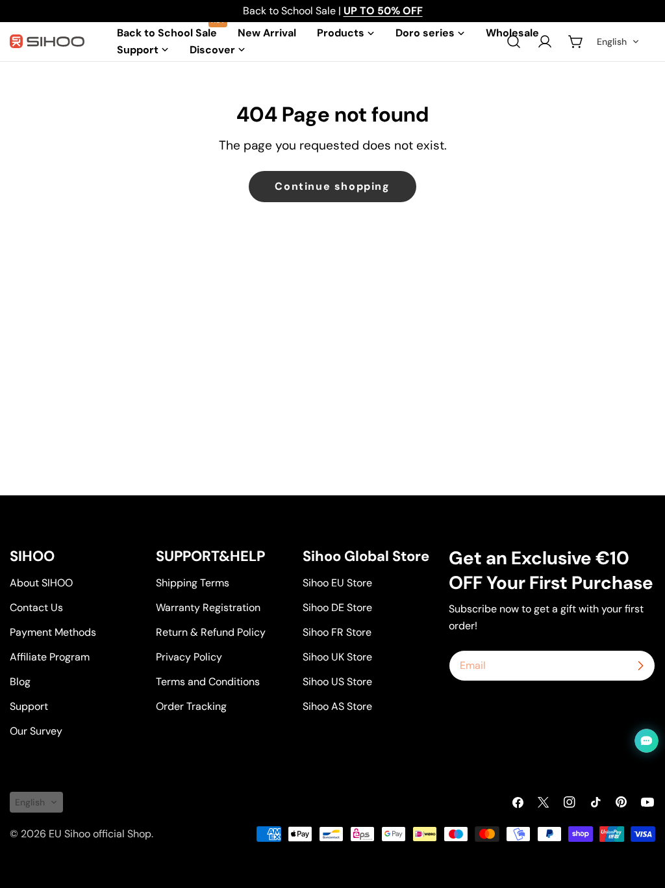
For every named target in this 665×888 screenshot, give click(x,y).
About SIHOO (41, 583)
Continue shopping (332, 186)
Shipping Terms (192, 583)
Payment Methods (53, 632)
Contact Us (36, 607)
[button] (618, 41)
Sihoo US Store (337, 681)
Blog (20, 681)
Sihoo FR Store (337, 632)
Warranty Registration (208, 607)
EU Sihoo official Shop (100, 834)
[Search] (514, 42)
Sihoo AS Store (337, 706)
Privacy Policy (189, 657)
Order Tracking (191, 706)
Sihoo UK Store (337, 657)
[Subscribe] (640, 665)
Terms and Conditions (208, 681)
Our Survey (36, 731)
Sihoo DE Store (337, 607)
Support (29, 706)
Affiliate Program (50, 657)
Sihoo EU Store (337, 583)
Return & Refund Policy (211, 632)
